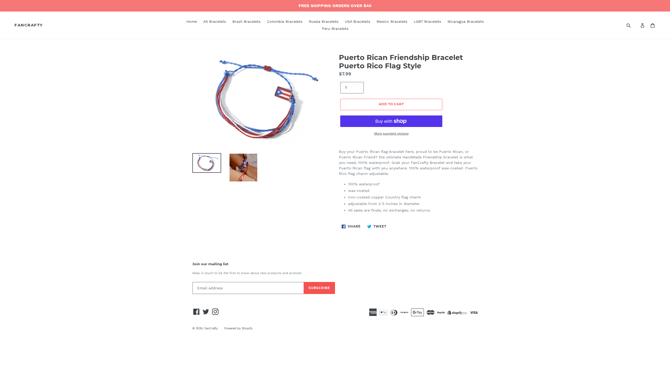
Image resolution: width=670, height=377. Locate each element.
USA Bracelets (357, 21)
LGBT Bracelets (427, 21)
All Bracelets (214, 21)
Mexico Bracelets (392, 21)
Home (191, 21)
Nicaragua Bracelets (466, 21)
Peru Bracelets (335, 28)
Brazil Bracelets (246, 21)
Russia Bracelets (323, 21)
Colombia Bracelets (284, 21)
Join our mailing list (210, 264)
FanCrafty (28, 25)
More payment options (391, 133)
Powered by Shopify (238, 328)
